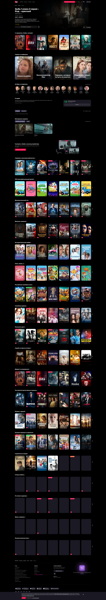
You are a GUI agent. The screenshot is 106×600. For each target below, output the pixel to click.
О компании (17, 567)
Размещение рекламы (19, 573)
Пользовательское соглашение (20, 574)
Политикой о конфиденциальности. (28, 595)
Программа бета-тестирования (21, 570)
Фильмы (35, 568)
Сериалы (36, 570)
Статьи (35, 573)
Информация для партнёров (20, 571)
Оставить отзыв (18, 581)
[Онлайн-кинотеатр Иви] (16, 2)
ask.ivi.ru (55, 576)
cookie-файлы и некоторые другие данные (61, 593)
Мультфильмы (36, 571)
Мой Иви (36, 567)
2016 (17, 15)
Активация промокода (38, 574)
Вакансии (16, 568)
